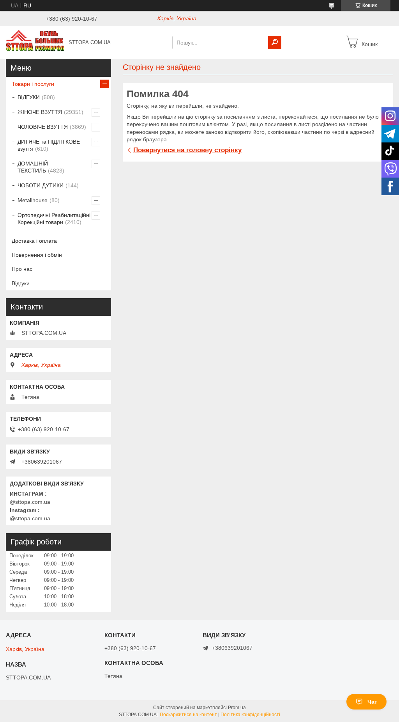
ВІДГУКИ (29, 97)
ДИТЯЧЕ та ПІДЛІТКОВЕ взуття (49, 145)
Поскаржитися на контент (188, 714)
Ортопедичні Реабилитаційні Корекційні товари (54, 218)
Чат (372, 702)
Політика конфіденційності (250, 714)
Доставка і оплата (34, 241)
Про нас (22, 269)
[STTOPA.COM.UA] (35, 42)
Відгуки (21, 283)
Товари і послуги (33, 84)
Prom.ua (237, 707)
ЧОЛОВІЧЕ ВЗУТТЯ (43, 127)
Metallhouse (33, 200)
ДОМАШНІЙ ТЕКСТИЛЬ (33, 167)
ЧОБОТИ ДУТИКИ (41, 185)
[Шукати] (274, 42)
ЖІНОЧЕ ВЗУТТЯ (40, 112)
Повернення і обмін (37, 255)
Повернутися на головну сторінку (187, 150)
